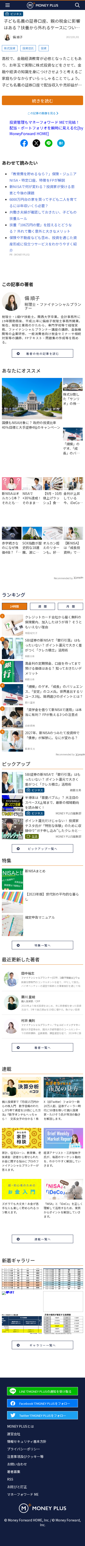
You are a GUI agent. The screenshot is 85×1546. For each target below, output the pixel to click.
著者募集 (13, 1471)
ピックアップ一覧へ (43, 849)
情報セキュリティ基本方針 (27, 1441)
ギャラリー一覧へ (43, 1345)
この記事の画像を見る (41, 113)
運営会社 (13, 1433)
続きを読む (42, 101)
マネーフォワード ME (23, 1494)
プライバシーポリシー (23, 1449)
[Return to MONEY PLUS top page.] (42, 5)
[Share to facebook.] (24, 143)
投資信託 (28, 48)
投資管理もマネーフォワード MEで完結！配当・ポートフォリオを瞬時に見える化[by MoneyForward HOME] (46, 127)
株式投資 (9, 48)
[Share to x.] (36, 143)
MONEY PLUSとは (20, 1426)
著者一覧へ (42, 1047)
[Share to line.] (48, 143)
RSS (10, 1479)
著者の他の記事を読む (42, 353)
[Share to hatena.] (61, 143)
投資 (44, 48)
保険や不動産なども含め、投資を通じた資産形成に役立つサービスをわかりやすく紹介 (43, 244)
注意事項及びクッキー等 (25, 1456)
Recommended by (63, 578)
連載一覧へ (42, 1239)
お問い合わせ (17, 1464)
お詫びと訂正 (17, 1486)
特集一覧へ (42, 945)
